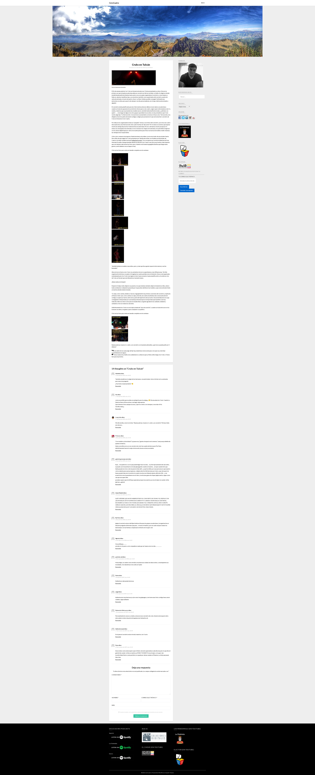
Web (113, 705)
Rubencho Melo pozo (121, 610)
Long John (118, 417)
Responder (118, 386)
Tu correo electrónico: (186, 176)
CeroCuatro (114, 3)
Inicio (203, 3)
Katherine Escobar (136, 140)
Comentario (117, 675)
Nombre (115, 697)
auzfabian (150, 67)
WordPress (161, 772)
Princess (118, 436)
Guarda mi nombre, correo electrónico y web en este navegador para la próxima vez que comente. (141, 712)
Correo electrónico (149, 697)
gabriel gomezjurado (121, 459)
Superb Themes (170, 772)
